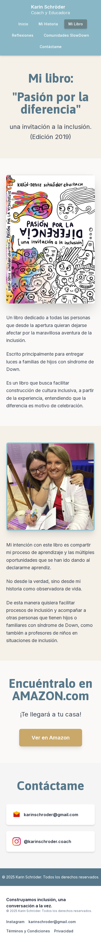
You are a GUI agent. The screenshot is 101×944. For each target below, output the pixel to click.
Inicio (23, 24)
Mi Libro (75, 24)
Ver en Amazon (51, 738)
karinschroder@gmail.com (52, 921)
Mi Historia (48, 24)
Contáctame (51, 46)
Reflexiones (22, 35)
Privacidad (63, 931)
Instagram (15, 921)
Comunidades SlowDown (66, 35)
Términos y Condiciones (28, 931)
